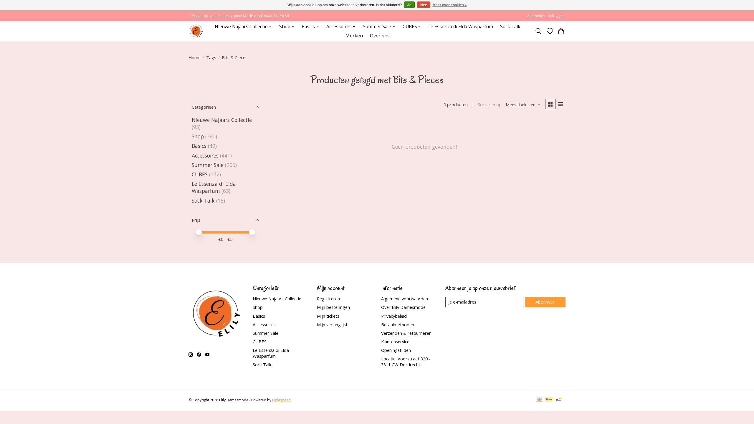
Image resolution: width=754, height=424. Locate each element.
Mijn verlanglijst (332, 324)
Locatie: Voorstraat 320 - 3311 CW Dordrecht (406, 361)
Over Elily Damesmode (403, 307)
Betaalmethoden (397, 324)
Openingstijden (396, 350)
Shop (198, 136)
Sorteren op (490, 104)
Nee (423, 5)
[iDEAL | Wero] (549, 400)
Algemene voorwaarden (404, 299)
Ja (409, 5)
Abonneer (545, 302)
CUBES (200, 174)
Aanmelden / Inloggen (545, 15)
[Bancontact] (558, 400)
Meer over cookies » (450, 5)
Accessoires (205, 155)
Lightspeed (281, 400)
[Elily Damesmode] (196, 31)
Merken (354, 36)
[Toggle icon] (538, 31)
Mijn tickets (328, 316)
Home (194, 57)
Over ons (380, 36)
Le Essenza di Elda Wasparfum (460, 27)
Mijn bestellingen (333, 307)
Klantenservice (395, 341)
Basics (199, 145)
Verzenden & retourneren (406, 333)
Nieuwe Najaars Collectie (222, 119)
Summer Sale (208, 164)
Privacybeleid (394, 316)
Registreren (328, 299)
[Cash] (539, 400)
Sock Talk (510, 27)
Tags (211, 57)
